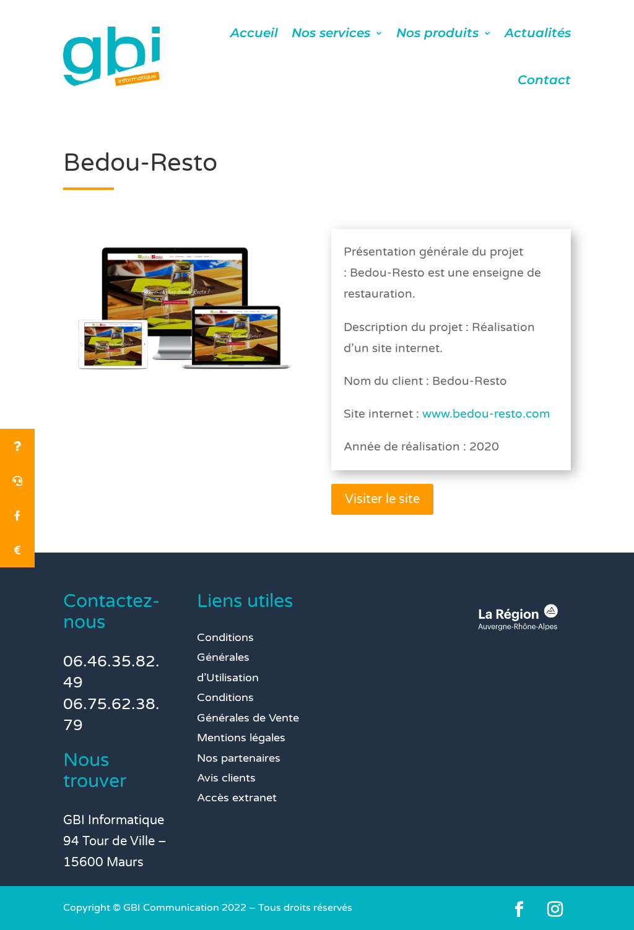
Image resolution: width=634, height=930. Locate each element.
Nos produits (437, 32)
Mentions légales (241, 737)
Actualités (538, 32)
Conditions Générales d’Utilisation (228, 657)
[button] (17, 550)
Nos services (331, 32)
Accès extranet (237, 797)
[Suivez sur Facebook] (519, 909)
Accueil (254, 32)
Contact (544, 79)
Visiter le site (382, 499)
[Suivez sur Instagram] (555, 909)
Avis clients (226, 778)
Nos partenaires (238, 758)
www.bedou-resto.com (486, 414)
